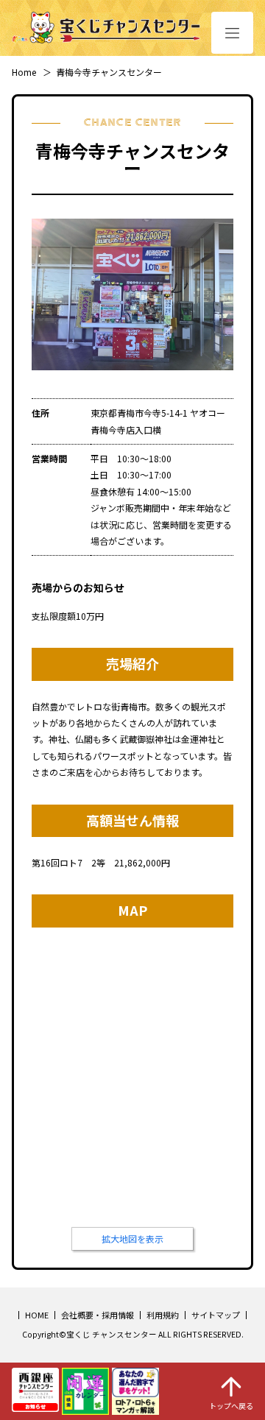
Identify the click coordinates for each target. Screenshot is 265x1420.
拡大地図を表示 (132, 1238)
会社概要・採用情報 (97, 1315)
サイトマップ (215, 1315)
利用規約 (162, 1315)
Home (24, 72)
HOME (37, 1315)
